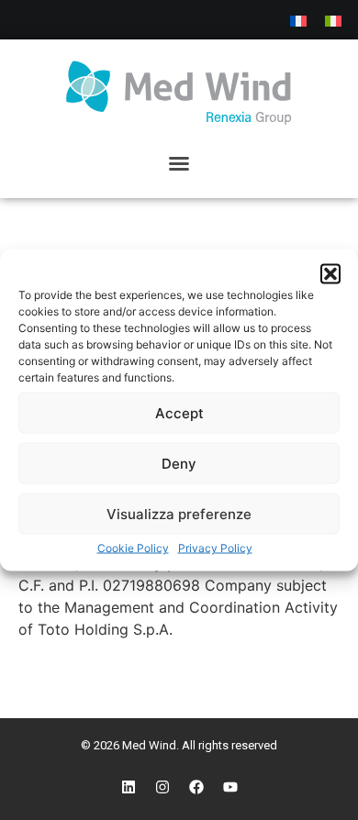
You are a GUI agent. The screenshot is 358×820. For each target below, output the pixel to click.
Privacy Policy (215, 548)
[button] (330, 274)
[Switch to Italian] (333, 19)
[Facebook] (196, 787)
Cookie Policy (133, 548)
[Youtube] (230, 787)
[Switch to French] (298, 19)
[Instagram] (162, 787)
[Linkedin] (128, 787)
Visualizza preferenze (179, 513)
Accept (179, 412)
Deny (179, 462)
